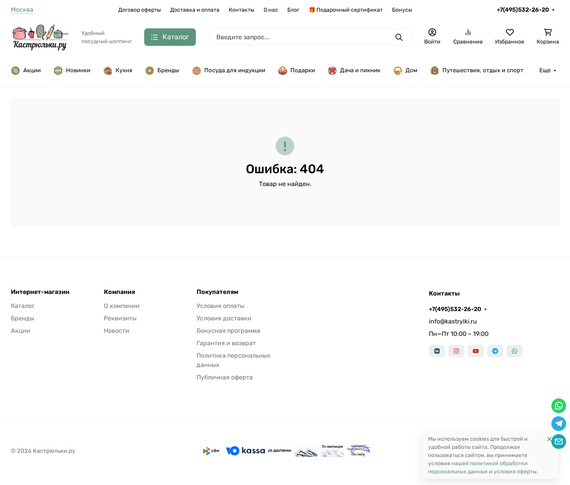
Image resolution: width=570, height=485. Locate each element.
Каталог (23, 305)
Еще (545, 70)
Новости (116, 330)
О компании (122, 305)
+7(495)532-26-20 (523, 9)
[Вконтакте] (437, 351)
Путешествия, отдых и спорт (482, 70)
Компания (119, 292)
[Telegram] (495, 351)
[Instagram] (456, 351)
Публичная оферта (225, 377)
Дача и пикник (360, 70)
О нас (271, 10)
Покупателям (217, 292)
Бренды (168, 70)
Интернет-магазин (40, 292)
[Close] (549, 439)
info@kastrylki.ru (453, 321)
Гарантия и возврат (226, 343)
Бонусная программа (228, 330)
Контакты (241, 10)
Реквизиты (120, 318)
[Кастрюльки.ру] (40, 36)
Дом (411, 70)
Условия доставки (224, 318)
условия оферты (515, 471)
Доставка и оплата (194, 10)
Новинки (78, 70)
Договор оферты (139, 10)
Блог (293, 10)
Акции (32, 70)
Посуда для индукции (234, 70)
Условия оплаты (220, 305)
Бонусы (402, 10)
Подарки (302, 70)
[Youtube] (476, 351)
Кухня (124, 70)
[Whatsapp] (514, 351)
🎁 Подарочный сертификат (346, 10)
